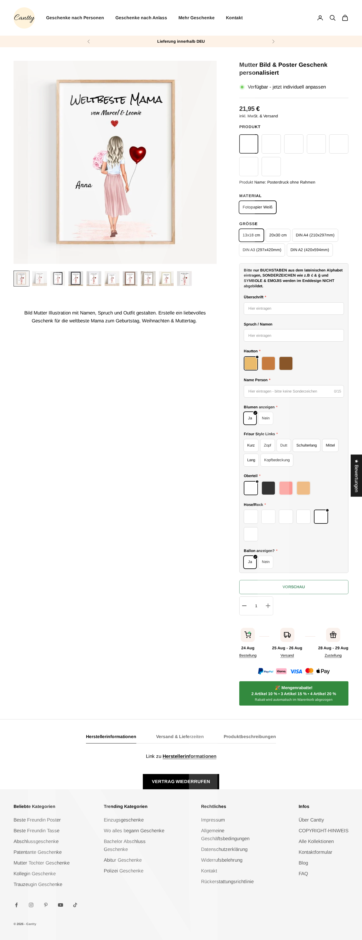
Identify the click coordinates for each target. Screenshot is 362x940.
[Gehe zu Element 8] (148, 278)
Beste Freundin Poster (37, 820)
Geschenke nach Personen (75, 17)
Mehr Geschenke (196, 17)
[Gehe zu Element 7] (130, 278)
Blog (303, 863)
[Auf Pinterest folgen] (46, 905)
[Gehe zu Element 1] (21, 278)
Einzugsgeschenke (124, 820)
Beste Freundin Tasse (36, 830)
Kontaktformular (315, 852)
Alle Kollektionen (316, 841)
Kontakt (234, 17)
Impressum (213, 820)
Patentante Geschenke (38, 852)
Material (250, 195)
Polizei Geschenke (123, 871)
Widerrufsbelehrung (221, 860)
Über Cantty (311, 820)
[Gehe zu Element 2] (40, 278)
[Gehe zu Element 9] (166, 278)
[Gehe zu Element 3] (58, 278)
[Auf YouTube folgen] (60, 905)
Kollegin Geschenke (35, 873)
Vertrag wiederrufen (181, 781)
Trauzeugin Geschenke (38, 884)
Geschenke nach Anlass (141, 17)
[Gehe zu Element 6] (112, 278)
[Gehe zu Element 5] (94, 278)
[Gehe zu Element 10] (184, 278)
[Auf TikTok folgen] (75, 905)
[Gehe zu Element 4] (76, 278)
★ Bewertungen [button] (356, 475)
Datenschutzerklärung (224, 849)
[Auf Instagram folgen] (31, 905)
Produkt (250, 126)
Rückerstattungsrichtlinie (227, 881)
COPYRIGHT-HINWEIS (323, 830)
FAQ (303, 873)
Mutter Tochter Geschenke (42, 863)
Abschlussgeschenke (36, 841)
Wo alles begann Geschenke (134, 830)
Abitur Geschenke (123, 860)
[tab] (111, 738)
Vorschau (294, 587)
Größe (248, 223)
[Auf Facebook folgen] (16, 905)
